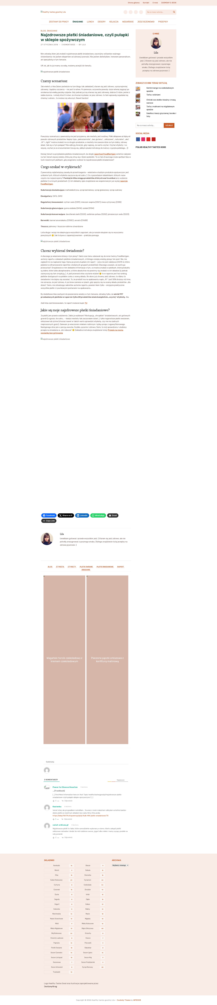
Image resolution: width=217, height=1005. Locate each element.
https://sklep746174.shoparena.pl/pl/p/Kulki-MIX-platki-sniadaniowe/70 (80, 816)
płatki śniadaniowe (105, 567)
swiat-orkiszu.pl (60, 825)
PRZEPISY (163, 21)
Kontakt (146, 3)
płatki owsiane (86, 567)
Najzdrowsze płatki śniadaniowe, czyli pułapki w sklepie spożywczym (85, 37)
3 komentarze (68, 45)
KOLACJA (113, 21)
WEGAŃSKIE (128, 21)
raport (120, 567)
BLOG (43, 31)
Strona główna (133, 3)
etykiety (72, 567)
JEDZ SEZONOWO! (145, 21)
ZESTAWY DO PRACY (59, 21)
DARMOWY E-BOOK (168, 3)
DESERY (102, 21)
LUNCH (90, 21)
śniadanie (86, 570)
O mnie (155, 3)
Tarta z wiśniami (153, 95)
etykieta (60, 567)
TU (86, 303)
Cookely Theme (123, 1000)
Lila (84, 45)
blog (50, 567)
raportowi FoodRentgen (105, 154)
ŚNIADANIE (78, 21)
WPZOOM (137, 1000)
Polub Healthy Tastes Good (151, 147)
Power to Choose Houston (65, 787)
